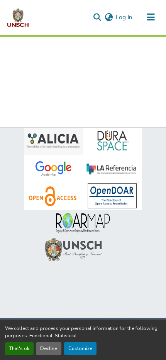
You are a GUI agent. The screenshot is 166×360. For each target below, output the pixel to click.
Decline (48, 348)
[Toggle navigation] (150, 17)
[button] (18, 17)
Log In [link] (123, 17)
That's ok (19, 348)
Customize (80, 348)
